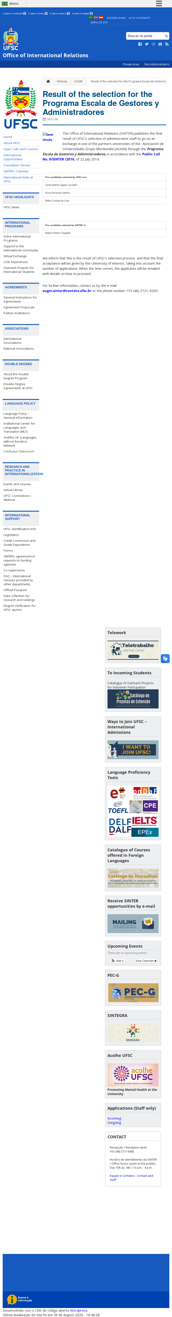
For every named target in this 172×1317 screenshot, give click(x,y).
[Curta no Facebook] (140, 44)
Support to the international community (21, 248)
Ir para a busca (59, 13)
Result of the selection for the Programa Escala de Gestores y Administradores (101, 102)
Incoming (114, 1118)
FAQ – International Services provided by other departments (18, 580)
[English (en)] (96, 18)
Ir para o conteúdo (14, 13)
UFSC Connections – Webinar (18, 498)
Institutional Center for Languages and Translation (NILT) (19, 427)
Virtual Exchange (15, 256)
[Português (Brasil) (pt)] (91, 18)
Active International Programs (17, 238)
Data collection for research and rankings (19, 598)
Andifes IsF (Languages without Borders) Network (20, 441)
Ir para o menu (37, 13)
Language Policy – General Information (18, 416)
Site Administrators (156, 64)
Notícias (62, 81)
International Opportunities (13, 157)
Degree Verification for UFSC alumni (20, 608)
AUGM (78, 81)
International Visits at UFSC (18, 179)
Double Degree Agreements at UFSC (18, 386)
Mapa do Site (99, 22)
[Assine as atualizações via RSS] (167, 44)
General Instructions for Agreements (20, 299)
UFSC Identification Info (20, 529)
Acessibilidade (116, 18)
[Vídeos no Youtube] (153, 44)
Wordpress (79, 1310)
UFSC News (11, 207)
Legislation (11, 535)
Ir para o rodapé (82, 13)
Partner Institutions (17, 313)
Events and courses (17, 484)
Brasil (14, 4)
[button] (117, 960)
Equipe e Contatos (122, 1176)
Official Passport (15, 590)
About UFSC (12, 143)
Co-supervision (14, 570)
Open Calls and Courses (21, 149)
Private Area (131, 64)
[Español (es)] (101, 18)
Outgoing (114, 1122)
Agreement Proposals (19, 307)
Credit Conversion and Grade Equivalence (19, 543)
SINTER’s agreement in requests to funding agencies (19, 560)
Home (8, 137)
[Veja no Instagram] (160, 44)
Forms (8, 550)
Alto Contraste (139, 18)
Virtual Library (13, 490)
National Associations (19, 348)
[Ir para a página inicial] (47, 81)
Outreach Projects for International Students (19, 270)
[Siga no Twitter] (147, 44)
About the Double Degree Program (16, 376)
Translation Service (17, 165)
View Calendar (144, 960)
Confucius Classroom (19, 451)
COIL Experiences (16, 262)
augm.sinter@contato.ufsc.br (67, 290)
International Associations (13, 341)
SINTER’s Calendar (16, 171)
